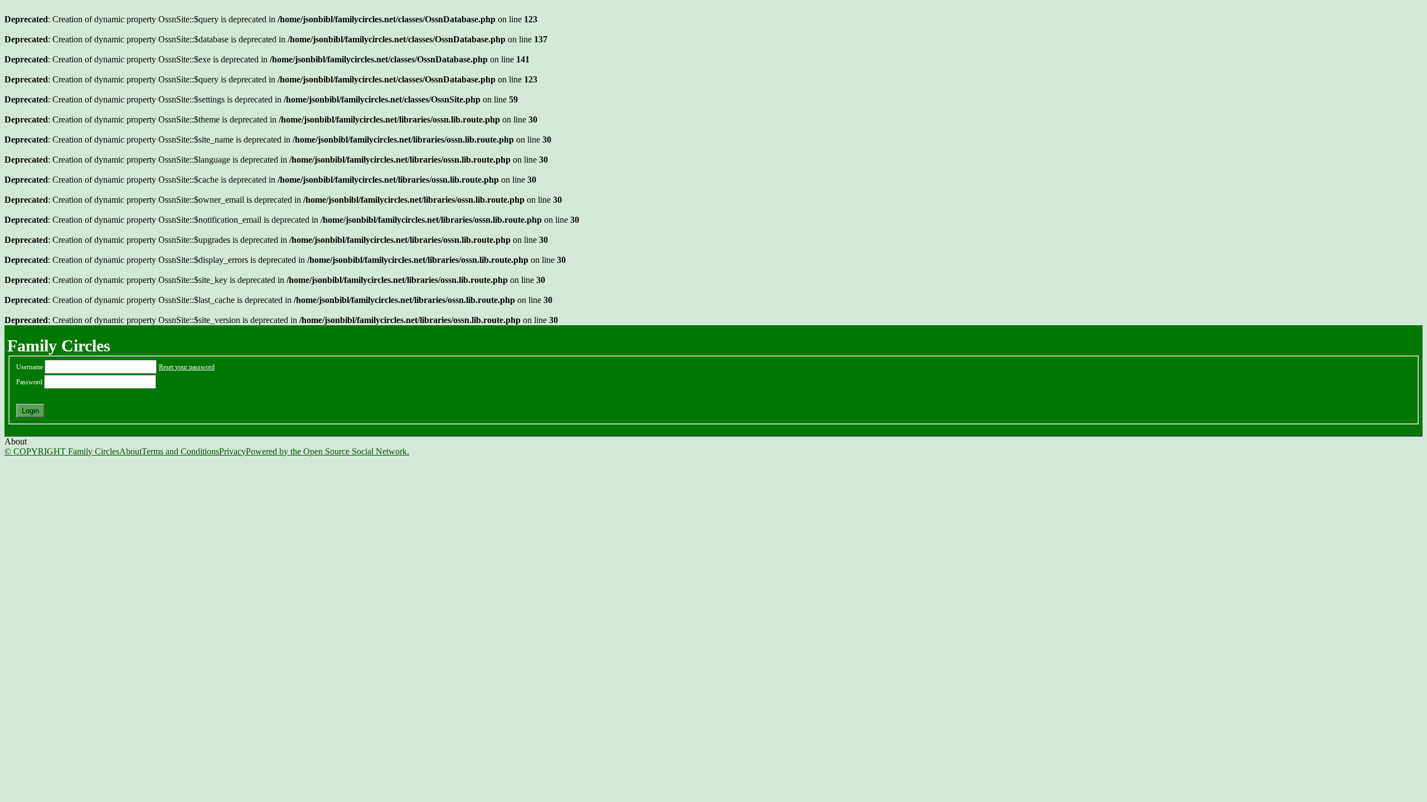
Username (30, 367)
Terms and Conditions (180, 451)
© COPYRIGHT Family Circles (61, 451)
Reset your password (187, 367)
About (130, 451)
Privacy (232, 451)
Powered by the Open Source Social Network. (327, 451)
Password (30, 382)
